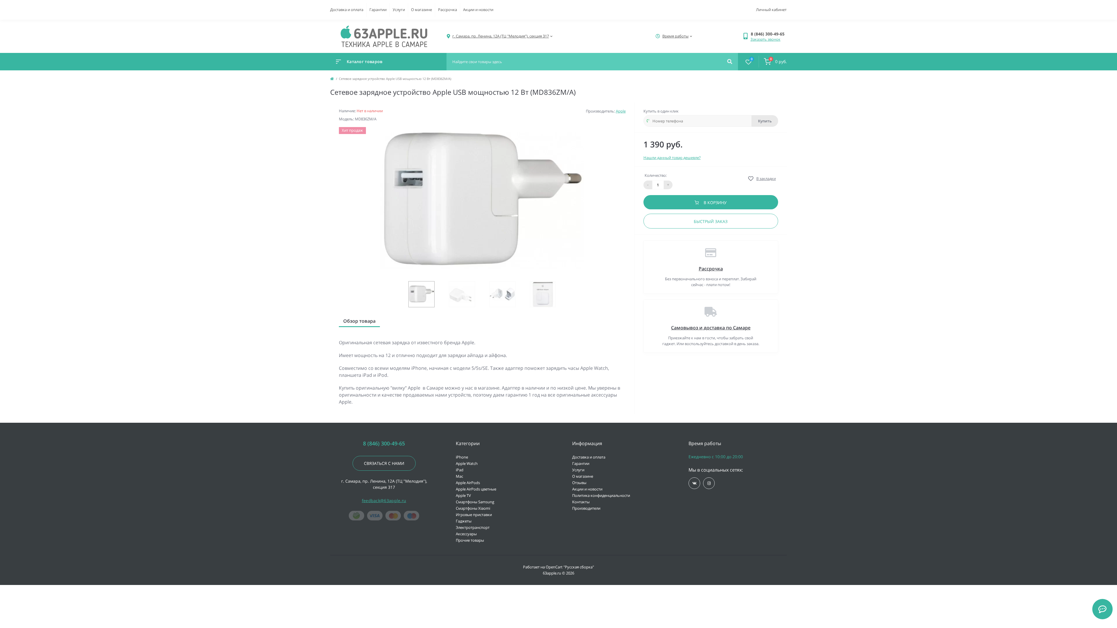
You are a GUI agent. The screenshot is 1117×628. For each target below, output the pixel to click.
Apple (621, 111)
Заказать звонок (765, 39)
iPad (459, 469)
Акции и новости (478, 9)
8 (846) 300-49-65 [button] (384, 443)
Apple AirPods (468, 482)
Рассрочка (447, 9)
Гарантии (378, 9)
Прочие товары (470, 540)
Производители (586, 508)
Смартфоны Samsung (475, 501)
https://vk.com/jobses (694, 483)
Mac (459, 476)
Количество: (656, 175)
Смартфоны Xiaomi (473, 508)
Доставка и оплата (346, 9)
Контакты (581, 501)
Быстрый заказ (711, 221)
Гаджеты (464, 521)
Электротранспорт (473, 527)
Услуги (399, 9)
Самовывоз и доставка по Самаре (710, 327)
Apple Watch (467, 463)
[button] (768, 34)
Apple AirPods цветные (476, 489)
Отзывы (579, 482)
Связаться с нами (384, 463)
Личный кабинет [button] (771, 9)
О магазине (421, 9)
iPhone (462, 457)
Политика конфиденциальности (601, 495)
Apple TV (463, 495)
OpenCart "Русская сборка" (570, 567)
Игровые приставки (474, 514)
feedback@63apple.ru (384, 500)
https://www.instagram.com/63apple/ (709, 483)
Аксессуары (466, 533)
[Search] (729, 61)
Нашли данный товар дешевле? (672, 157)
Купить (765, 121)
